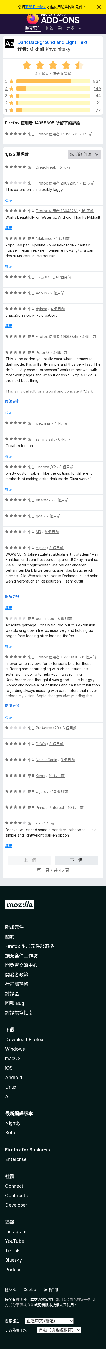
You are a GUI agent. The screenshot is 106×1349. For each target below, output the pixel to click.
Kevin (40, 775)
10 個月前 (57, 775)
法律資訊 (51, 1289)
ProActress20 (47, 728)
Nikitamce (44, 238)
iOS (9, 1068)
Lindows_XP (46, 467)
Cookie (30, 1289)
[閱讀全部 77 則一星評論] (53, 110)
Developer (16, 1205)
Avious (41, 293)
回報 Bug (14, 1003)
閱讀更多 (12, 401)
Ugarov (42, 791)
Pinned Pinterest (50, 807)
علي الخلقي (50, 277)
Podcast (14, 1269)
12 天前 (88, 183)
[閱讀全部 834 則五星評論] (53, 81)
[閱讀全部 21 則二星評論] (53, 103)
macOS (13, 1058)
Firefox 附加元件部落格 (29, 946)
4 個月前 (58, 309)
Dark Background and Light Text (52, 42)
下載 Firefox (35, 7)
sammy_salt (45, 439)
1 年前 (49, 823)
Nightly (13, 1123)
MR (38, 532)
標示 (8, 200)
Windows (15, 1049)
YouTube (14, 1241)
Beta (10, 1132)
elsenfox (43, 500)
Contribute (16, 1195)
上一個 (30, 860)
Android (13, 1077)
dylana (41, 309)
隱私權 (10, 1289)
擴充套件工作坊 (21, 955)
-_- (38, 823)
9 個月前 (68, 760)
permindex (45, 618)
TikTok (12, 1250)
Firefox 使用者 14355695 (57, 134)
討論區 (12, 993)
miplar (41, 548)
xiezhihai (43, 423)
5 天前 (65, 167)
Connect (14, 1186)
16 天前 (87, 211)
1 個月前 (63, 238)
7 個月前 (53, 516)
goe (39, 516)
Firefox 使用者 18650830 (57, 657)
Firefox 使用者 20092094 (57, 183)
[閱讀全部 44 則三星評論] (53, 96)
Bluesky (13, 1260)
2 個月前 (57, 293)
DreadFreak (46, 167)
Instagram (15, 1231)
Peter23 (42, 352)
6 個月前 (65, 439)
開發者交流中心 (21, 965)
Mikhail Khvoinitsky (49, 49)
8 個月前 (52, 532)
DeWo (41, 744)
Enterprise (15, 1159)
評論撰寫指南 (19, 1012)
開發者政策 (16, 974)
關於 (9, 936)
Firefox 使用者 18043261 (57, 211)
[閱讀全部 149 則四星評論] (53, 88)
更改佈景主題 (16, 1330)
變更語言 (12, 1321)
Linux (10, 1087)
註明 (19, 1299)
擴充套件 (33, 28)
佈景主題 (54, 28)
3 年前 (87, 134)
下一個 (76, 860)
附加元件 (14, 927)
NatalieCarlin (46, 760)
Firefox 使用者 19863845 (57, 336)
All (8, 1096)
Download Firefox (24, 1039)
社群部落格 (16, 984)
